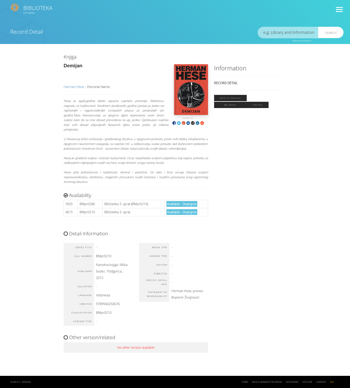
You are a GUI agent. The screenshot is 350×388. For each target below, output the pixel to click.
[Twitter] (179, 123)
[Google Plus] (183, 123)
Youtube (307, 381)
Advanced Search (302, 40)
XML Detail (230, 105)
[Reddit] (193, 123)
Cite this (257, 105)
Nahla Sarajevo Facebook (267, 381)
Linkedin (321, 381)
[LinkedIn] (197, 123)
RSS (332, 381)
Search (331, 33)
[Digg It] (188, 123)
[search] (288, 32)
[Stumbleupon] (202, 123)
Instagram (292, 381)
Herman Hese (74, 87)
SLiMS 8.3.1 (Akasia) (20, 381)
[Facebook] (174, 123)
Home (245, 381)
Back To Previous (230, 98)
